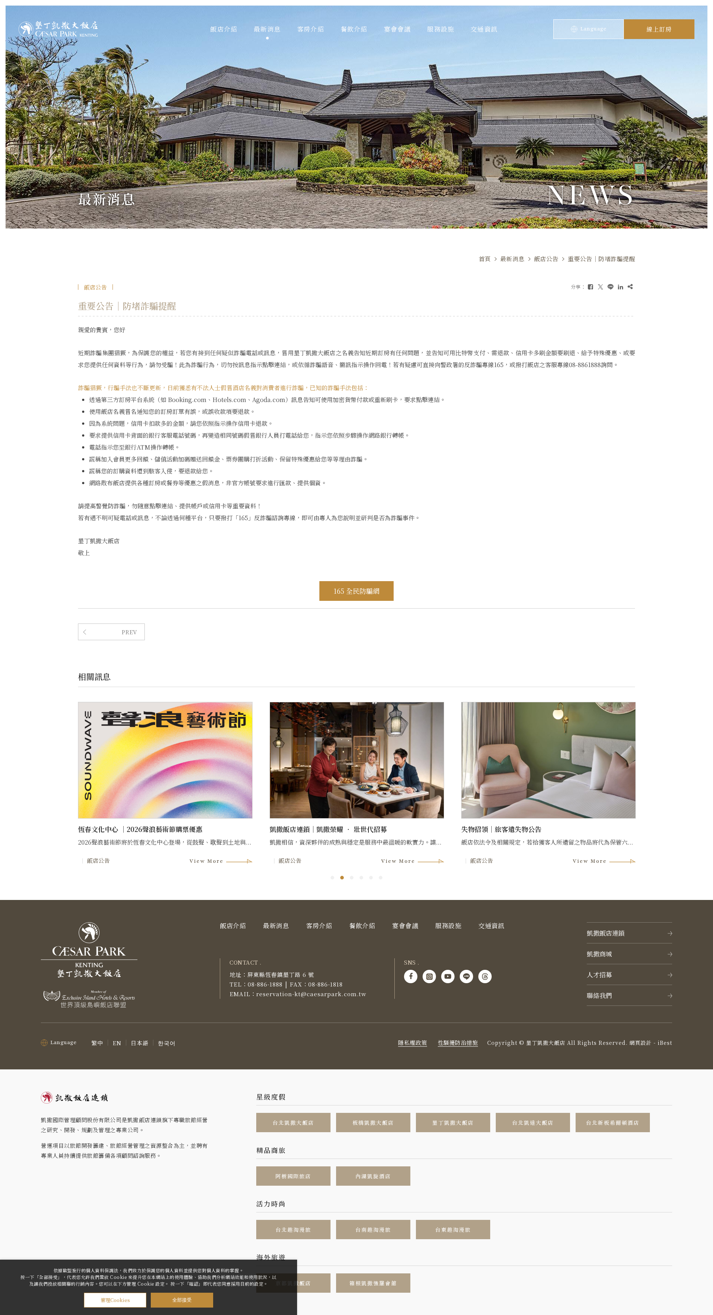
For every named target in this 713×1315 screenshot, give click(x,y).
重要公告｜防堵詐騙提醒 (601, 259)
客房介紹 (310, 28)
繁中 (97, 1043)
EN (117, 1043)
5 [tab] (371, 878)
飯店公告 (546, 259)
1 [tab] (332, 878)
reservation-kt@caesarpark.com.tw (311, 994)
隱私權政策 (412, 1042)
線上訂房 (659, 29)
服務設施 (440, 28)
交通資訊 (484, 28)
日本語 (140, 1043)
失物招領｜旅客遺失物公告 (501, 829)
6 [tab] (380, 878)
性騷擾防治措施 (458, 1042)
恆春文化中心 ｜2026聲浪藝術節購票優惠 (140, 829)
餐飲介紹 (354, 28)
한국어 (167, 1043)
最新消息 (267, 28)
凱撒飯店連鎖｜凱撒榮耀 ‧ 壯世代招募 (328, 829)
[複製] (630, 287)
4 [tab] (361, 878)
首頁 (485, 259)
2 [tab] (342, 878)
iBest (665, 1042)
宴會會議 (397, 28)
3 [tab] (352, 878)
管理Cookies (115, 1299)
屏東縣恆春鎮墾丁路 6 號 (280, 974)
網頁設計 (640, 1042)
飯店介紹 (223, 28)
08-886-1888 (265, 984)
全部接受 (182, 1300)
